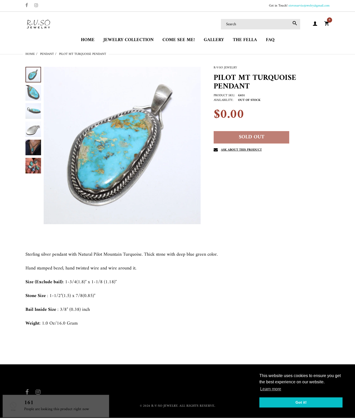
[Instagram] (36, 6)
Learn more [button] (270, 389)
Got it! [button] (301, 402)
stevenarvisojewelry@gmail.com (309, 6)
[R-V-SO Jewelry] (38, 24)
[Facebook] (26, 6)
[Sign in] (315, 24)
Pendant (47, 54)
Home (30, 54)
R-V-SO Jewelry (225, 67)
